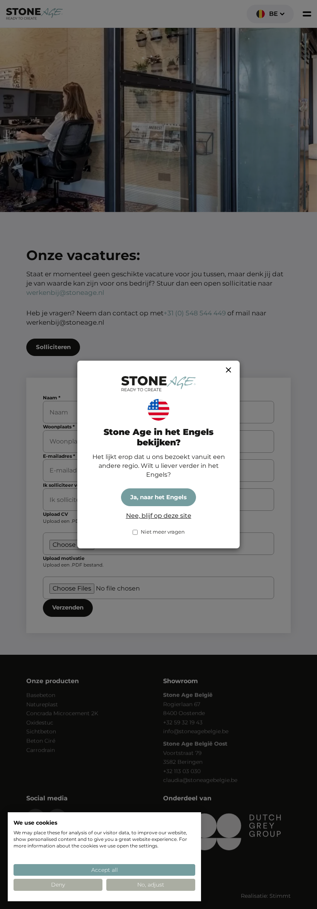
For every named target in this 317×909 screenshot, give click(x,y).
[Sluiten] (228, 370)
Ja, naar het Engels (158, 497)
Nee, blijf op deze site (158, 515)
